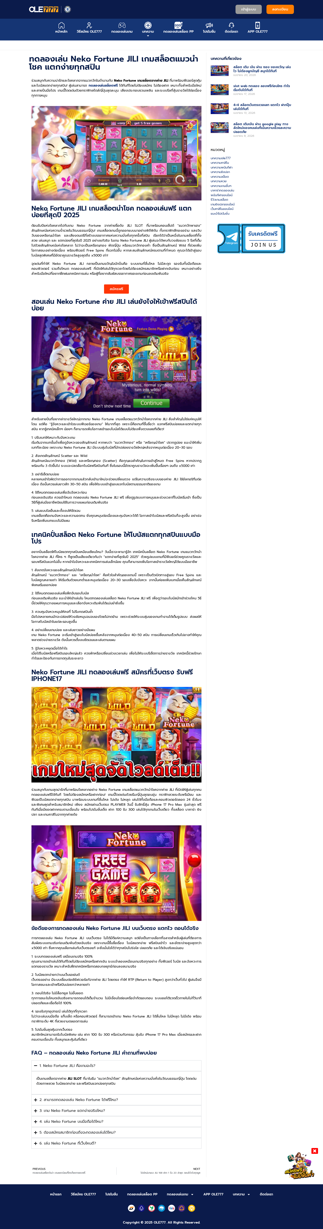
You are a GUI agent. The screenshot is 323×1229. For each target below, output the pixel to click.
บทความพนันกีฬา (221, 167)
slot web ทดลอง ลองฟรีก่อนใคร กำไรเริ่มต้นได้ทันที (261, 88)
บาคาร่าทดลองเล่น (222, 190)
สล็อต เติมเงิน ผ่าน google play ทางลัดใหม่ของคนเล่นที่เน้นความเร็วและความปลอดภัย (262, 128)
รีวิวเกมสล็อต (219, 199)
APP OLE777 (213, 1194)
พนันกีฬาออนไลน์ (221, 195)
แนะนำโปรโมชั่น (220, 213)
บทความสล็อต (220, 176)
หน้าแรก (55, 1194)
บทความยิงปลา (220, 172)
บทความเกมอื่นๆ (221, 186)
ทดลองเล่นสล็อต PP (142, 1194)
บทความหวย (219, 181)
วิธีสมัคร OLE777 (83, 1194)
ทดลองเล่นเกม (177, 1194)
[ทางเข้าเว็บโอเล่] (50, 9)
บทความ (239, 1194)
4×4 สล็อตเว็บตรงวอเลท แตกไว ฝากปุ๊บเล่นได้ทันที (262, 106)
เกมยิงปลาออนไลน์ (223, 204)
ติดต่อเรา (266, 1194)
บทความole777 (221, 158)
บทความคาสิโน (220, 162)
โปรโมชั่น (111, 1194)
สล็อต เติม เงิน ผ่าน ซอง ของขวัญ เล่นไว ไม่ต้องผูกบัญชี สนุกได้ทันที (262, 69)
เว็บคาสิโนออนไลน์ (222, 209)
